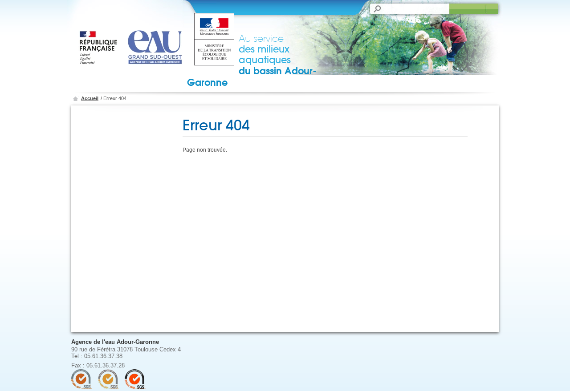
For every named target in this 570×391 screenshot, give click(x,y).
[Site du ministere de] (214, 40)
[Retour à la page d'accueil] (134, 37)
